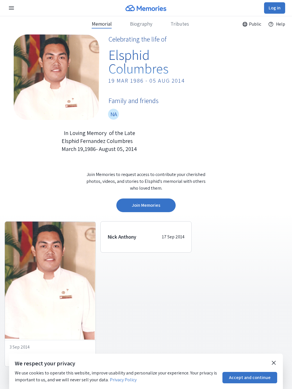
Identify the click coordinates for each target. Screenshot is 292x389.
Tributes (180, 24)
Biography (141, 24)
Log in (275, 8)
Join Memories (146, 205)
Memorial (102, 24)
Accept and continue (250, 377)
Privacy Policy (123, 380)
